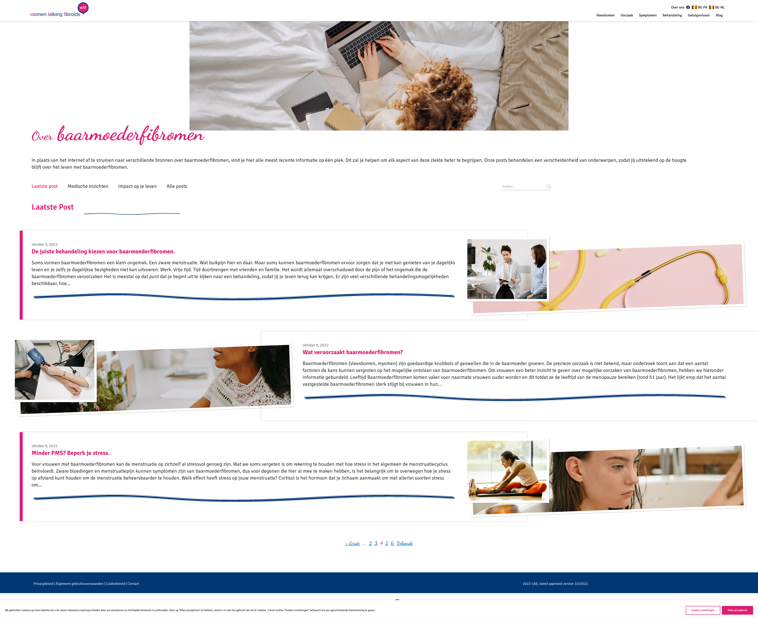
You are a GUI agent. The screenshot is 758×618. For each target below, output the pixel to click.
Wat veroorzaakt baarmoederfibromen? (353, 352)
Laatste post (45, 186)
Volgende (405, 543)
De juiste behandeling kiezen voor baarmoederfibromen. (103, 251)
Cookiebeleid (115, 583)
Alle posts (177, 186)
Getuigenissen (699, 15)
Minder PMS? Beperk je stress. (71, 453)
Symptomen (648, 15)
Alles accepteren (737, 610)
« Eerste (352, 543)
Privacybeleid (43, 583)
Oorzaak (627, 15)
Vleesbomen (605, 15)
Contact (133, 583)
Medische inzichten (88, 186)
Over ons (677, 7)
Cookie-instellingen (703, 610)
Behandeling (672, 15)
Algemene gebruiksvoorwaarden (79, 583)
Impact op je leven (137, 186)
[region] (379, 609)
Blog (719, 15)
